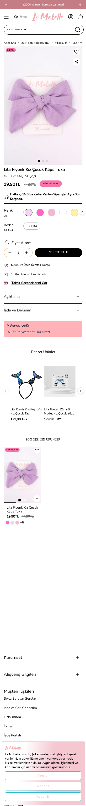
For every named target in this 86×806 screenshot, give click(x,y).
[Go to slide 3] (47, 161)
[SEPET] (81, 16)
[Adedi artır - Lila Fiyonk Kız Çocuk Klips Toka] (26, 252)
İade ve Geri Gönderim (20, 708)
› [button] (80, 390)
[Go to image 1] (19, 500)
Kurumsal (13, 657)
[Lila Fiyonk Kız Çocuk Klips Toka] (22, 475)
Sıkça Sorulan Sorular (20, 698)
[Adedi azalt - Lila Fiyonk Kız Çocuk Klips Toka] (9, 252)
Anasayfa (10, 43)
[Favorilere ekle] (76, 51)
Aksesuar (61, 43)
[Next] (80, 4)
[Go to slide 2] (43, 161)
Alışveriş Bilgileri (20, 674)
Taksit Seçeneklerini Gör (29, 283)
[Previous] (6, 4)
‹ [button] (5, 390)
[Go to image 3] (25, 500)
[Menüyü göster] (6, 16)
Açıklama (12, 296)
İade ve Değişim (17, 310)
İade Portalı (12, 735)
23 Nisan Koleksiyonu (35, 43)
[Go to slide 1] (39, 161)
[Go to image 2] (22, 500)
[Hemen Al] (36, 498)
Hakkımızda (12, 717)
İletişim (9, 726)
